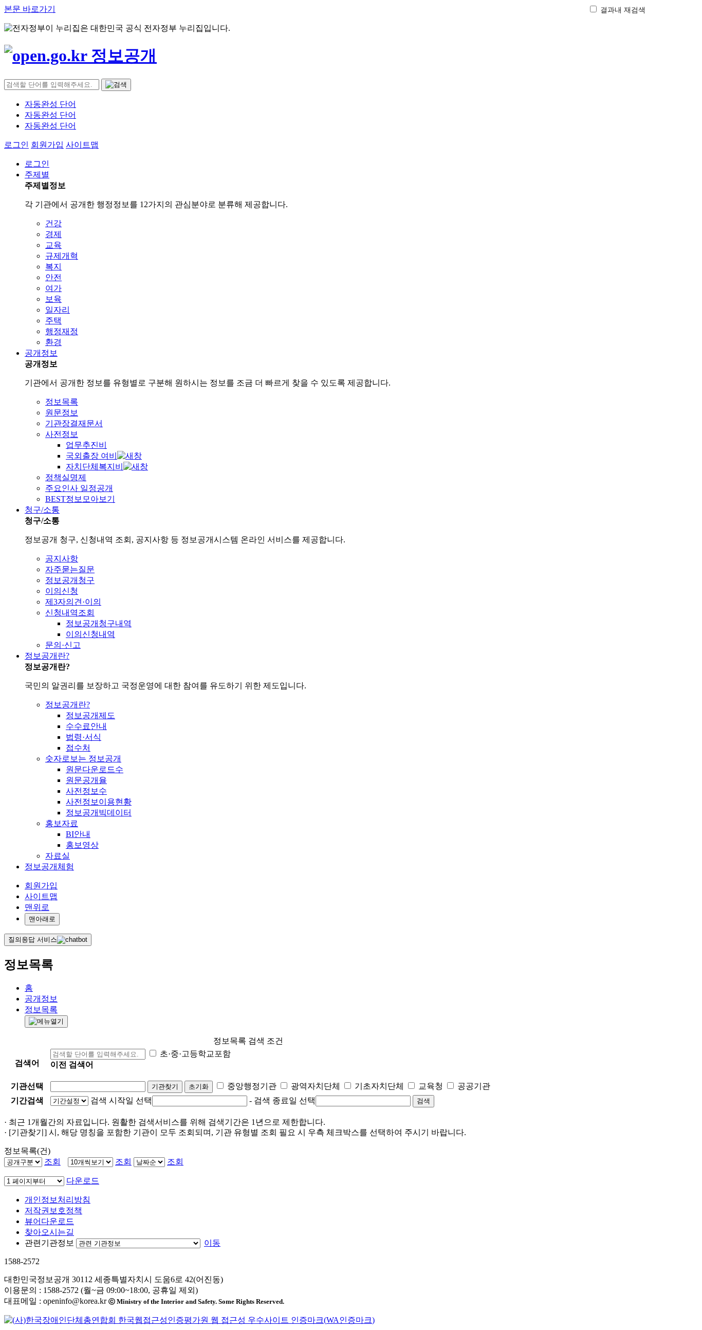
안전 (53, 277)
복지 (53, 266)
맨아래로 (42, 919)
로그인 (16, 144)
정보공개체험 (49, 866)
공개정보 (41, 353)
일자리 (57, 309)
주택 (53, 320)
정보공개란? (47, 655)
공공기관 (473, 1086)
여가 (53, 288)
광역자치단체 (315, 1086)
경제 (53, 234)
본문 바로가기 (30, 9)
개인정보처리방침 (57, 1199)
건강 (53, 223)
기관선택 (27, 1086)
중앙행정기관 (251, 1086)
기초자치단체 (379, 1086)
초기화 (199, 1086)
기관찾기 (165, 1086)
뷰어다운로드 (49, 1221)
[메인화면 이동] (80, 55)
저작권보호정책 (53, 1210)
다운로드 (82, 1180)
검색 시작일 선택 (121, 1100)
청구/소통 (42, 509)
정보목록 (41, 1009)
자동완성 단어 (50, 104)
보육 (53, 299)
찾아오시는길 (49, 1232)
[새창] (189, 1320)
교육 (53, 245)
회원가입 (47, 144)
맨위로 (37, 907)
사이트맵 (82, 144)
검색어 (27, 1063)
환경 (53, 342)
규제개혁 (61, 255)
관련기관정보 (49, 1242)
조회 (52, 1161)
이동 (212, 1242)
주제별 (37, 174)
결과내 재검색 (622, 10)
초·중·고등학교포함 (195, 1053)
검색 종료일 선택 (285, 1100)
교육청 (430, 1086)
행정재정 (61, 331)
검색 (423, 1101)
